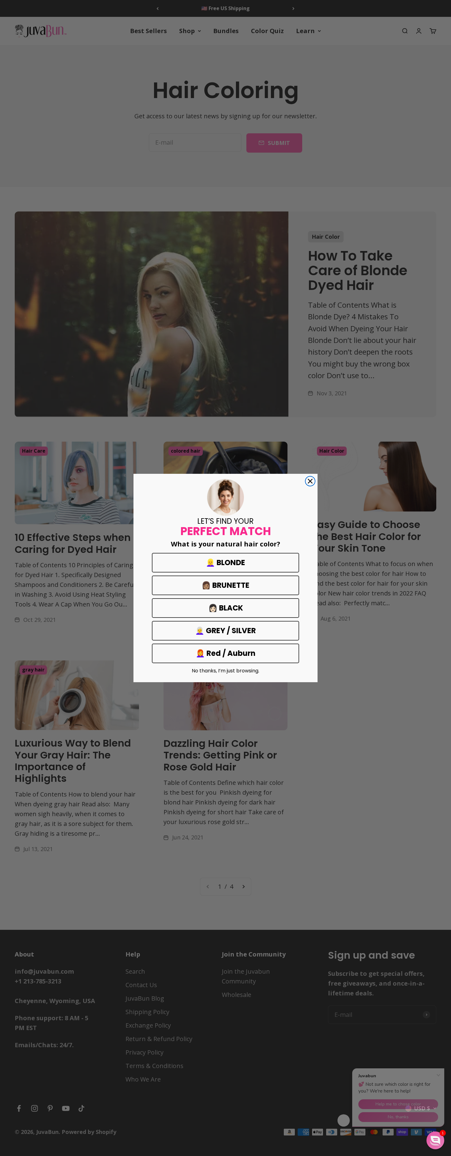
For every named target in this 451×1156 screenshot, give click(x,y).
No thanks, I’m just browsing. (225, 671)
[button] (435, 1140)
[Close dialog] (310, 481)
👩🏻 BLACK (225, 608)
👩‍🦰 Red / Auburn (226, 653)
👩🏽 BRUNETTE (225, 585)
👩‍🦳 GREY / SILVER (225, 631)
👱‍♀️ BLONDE (225, 562)
